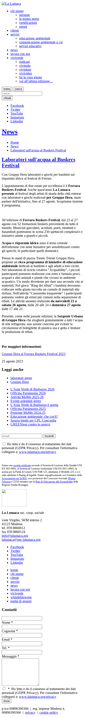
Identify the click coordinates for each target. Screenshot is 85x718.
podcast (24, 61)
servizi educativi (30, 46)
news (14, 50)
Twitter (15, 109)
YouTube (16, 113)
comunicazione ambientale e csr (41, 42)
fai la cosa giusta (30, 77)
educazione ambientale (34, 38)
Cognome (8, 631)
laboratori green (21, 378)
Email (6, 639)
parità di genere (21, 601)
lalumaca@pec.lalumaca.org (21, 539)
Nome (6, 622)
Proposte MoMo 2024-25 (27, 412)
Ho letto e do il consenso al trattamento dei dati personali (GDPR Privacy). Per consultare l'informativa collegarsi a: (39, 693)
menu (6, 89)
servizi (14, 34)
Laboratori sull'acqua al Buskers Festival (38, 150)
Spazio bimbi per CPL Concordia (33, 420)
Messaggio (9, 656)
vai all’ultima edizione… (36, 81)
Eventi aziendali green (25, 401)
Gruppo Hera (19, 382)
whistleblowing (21, 597)
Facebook (17, 105)
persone (24, 15)
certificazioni (28, 22)
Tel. (4, 648)
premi (23, 26)
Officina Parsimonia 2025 (28, 409)
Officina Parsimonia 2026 (28, 393)
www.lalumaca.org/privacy (37, 452)
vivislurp (25, 69)
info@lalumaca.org (15, 536)
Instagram (17, 117)
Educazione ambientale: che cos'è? (34, 416)
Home (14, 142)
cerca (18, 89)
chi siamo (17, 11)
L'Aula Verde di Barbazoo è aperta (34, 405)
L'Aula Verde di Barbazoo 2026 (32, 389)
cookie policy (48, 712)
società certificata (22, 465)
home (14, 570)
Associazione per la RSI (14, 478)
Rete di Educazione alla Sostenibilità (54, 481)
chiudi (7, 98)
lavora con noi (20, 54)
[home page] (11, 3)
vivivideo (25, 73)
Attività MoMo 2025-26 (27, 397)
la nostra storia (29, 19)
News (9, 132)
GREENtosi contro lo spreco (30, 424)
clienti (14, 30)
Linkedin (16, 121)
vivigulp (25, 65)
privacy (30, 712)
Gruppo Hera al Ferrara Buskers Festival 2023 (33, 354)
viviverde (16, 58)
